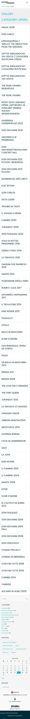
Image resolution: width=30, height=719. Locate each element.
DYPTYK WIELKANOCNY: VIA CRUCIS (13, 77)
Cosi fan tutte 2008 (13, 563)
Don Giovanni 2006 (12, 536)
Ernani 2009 (8, 379)
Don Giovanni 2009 (12, 519)
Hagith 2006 (8, 482)
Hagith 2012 (8, 274)
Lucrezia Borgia (11, 434)
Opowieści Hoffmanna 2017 (14, 296)
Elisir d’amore (9, 338)
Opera (3, 628)
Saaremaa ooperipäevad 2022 (12, 122)
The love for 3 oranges (15, 385)
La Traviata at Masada (14, 406)
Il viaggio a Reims (11, 213)
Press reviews (5, 633)
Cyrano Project (11, 550)
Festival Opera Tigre (7, 617)
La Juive (6, 454)
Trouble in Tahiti (11, 206)
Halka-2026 (8, 27)
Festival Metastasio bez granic (9, 615)
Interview (4, 619)
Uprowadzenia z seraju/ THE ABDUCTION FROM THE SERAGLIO (15, 44)
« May (3, 678)
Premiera (4, 630)
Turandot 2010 (10, 399)
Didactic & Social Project (8, 610)
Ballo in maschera (12, 332)
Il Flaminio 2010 (10, 468)
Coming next (5, 608)
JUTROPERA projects (21, 649)
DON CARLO (8, 34)
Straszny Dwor (10, 413)
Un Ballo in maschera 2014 (14, 364)
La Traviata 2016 (11, 257)
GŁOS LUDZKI (8, 199)
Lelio (4, 447)
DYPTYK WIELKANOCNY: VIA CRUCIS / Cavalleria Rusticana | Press (15, 56)
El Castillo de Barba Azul (13, 504)
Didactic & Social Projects (10, 642)
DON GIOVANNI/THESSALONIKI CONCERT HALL (14, 149)
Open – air (4, 626)
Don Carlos (8, 192)
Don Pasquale (9, 512)
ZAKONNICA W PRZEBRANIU (9, 139)
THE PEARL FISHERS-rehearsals (12, 87)
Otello (5, 325)
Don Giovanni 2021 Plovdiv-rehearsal (12, 161)
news (3, 624)
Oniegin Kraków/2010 (14, 420)
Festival (17, 645)
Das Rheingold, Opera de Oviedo (14, 347)
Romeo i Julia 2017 (11, 287)
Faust (5, 355)
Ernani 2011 (8, 372)
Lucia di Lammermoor (14, 441)
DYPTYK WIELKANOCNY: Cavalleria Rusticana (14, 68)
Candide (6, 584)
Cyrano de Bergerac (13, 556)
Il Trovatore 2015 (11, 304)
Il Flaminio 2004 (10, 475)
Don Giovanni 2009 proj (12, 528)
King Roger (8, 461)
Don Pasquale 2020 (12, 233)
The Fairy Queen (10, 392)
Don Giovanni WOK (12, 130)
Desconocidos (10, 543)
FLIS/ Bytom (8, 185)
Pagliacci (7, 318)
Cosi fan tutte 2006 (13, 570)
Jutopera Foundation (7, 621)
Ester (4, 489)
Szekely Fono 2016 (11, 250)
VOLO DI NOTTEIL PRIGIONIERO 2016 (11, 242)
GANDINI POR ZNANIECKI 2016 (14, 266)
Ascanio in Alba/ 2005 (14, 591)
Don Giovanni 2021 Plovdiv (12, 171)
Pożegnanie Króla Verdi (15, 281)
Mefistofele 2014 (11, 427)
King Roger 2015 (11, 311)
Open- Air (5, 652)
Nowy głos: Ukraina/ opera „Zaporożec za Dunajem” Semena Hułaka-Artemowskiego (13, 108)
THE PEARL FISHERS (11, 95)
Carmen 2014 (9, 577)
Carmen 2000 (9, 220)
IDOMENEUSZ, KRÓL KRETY (15, 178)
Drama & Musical (6, 613)
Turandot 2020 (10, 227)
